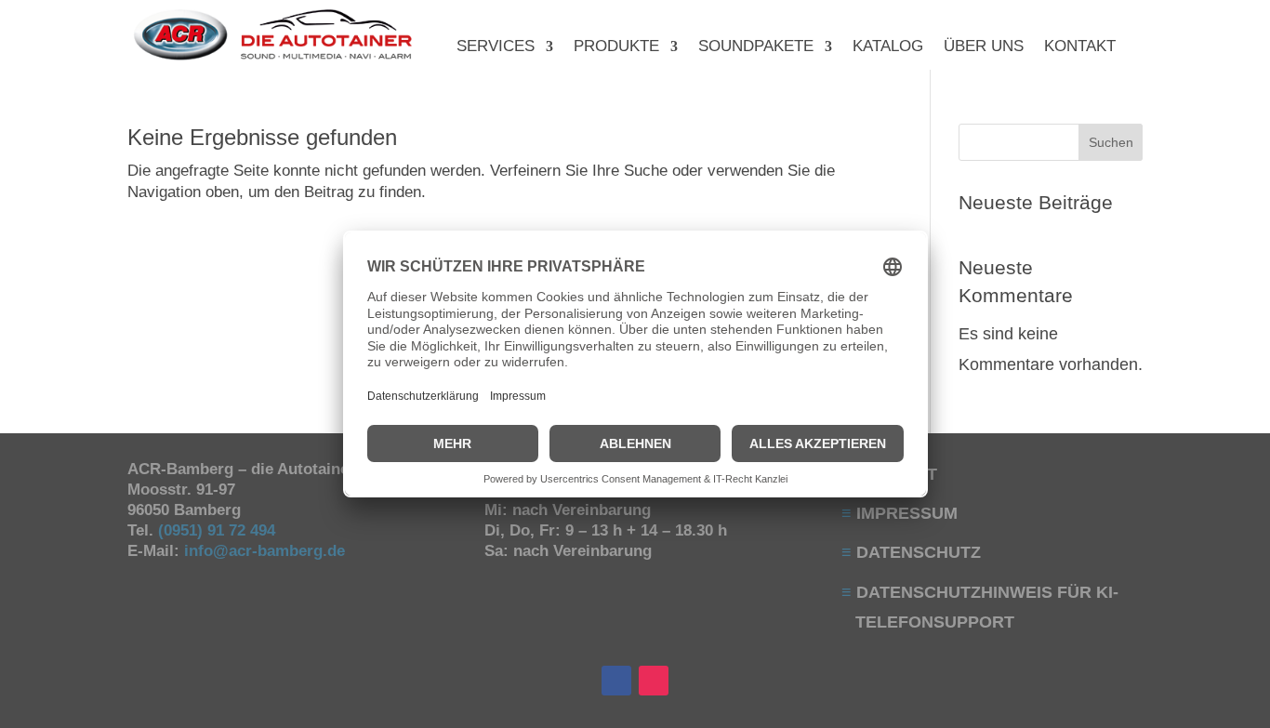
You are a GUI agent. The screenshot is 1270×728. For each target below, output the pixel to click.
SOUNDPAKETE (756, 47)
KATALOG (888, 47)
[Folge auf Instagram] (653, 680)
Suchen (1111, 142)
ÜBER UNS (984, 47)
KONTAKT (1080, 47)
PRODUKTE (616, 47)
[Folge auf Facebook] (616, 680)
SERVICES (495, 47)
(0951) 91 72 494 (219, 530)
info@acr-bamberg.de (264, 551)
